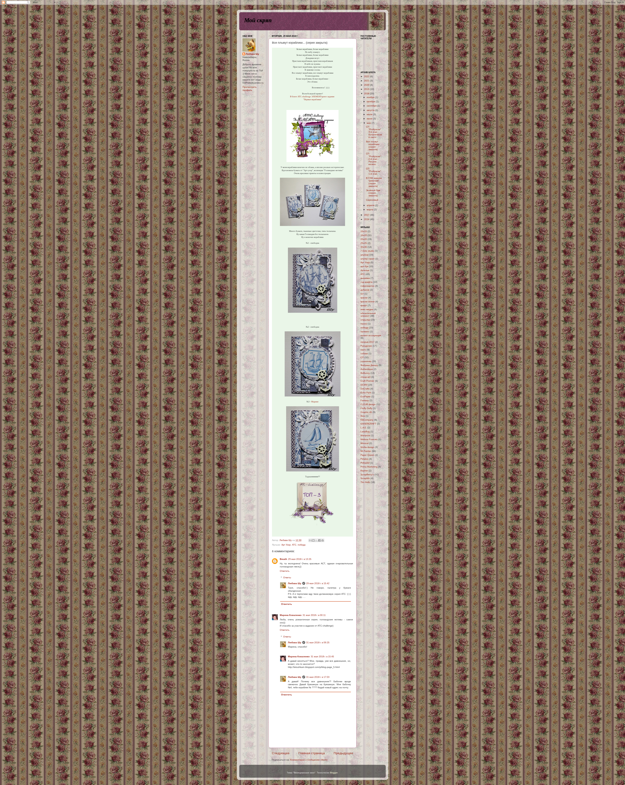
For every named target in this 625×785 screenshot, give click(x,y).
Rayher (364, 470)
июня (370, 118)
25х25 (364, 243)
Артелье (365, 270)
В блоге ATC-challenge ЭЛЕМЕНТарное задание (312, 96)
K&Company (367, 420)
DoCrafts (365, 389)
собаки (364, 353)
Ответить (284, 571)
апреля (371, 205)
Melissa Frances (369, 439)
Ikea (363, 416)
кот (362, 294)
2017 (367, 215)
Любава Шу (294, 583)
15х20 (364, 235)
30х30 (364, 247)
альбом (364, 255)
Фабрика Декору (369, 365)
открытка (365, 320)
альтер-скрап (368, 259)
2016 (367, 219)
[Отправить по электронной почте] (310, 540)
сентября (372, 106)
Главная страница (311, 753)
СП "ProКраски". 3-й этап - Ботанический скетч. (374, 132)
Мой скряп (258, 20)
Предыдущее (343, 753)
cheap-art (365, 377)
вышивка (365, 278)
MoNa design (367, 447)
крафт (364, 305)
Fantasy (365, 400)
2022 (367, 76)
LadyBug (365, 431)
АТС (294, 545)
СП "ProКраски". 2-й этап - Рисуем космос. (374, 159)
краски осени (368, 301)
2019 (367, 89)
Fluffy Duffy (366, 408)
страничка (366, 361)
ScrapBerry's (367, 474)
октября (371, 101)
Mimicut (364, 443)
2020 (367, 85)
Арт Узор (286, 545)
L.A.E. (364, 427)
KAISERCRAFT (368, 424)
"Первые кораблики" (312, 99)
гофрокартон (367, 286)
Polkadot (365, 463)
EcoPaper (366, 396)
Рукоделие (366, 346)
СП (362, 357)
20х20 (364, 239)
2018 (367, 93)
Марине (315, 401)
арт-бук (364, 266)
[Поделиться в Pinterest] (322, 540)
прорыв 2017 (367, 342)
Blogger (334, 772)
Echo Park (366, 392)
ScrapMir (365, 478)
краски (364, 297)
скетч (363, 350)
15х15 (364, 231)
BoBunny (365, 373)
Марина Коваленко (291, 615)
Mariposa (365, 435)
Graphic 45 (366, 412)
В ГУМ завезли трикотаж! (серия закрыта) (374, 182)
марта (370, 209)
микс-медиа (367, 309)
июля (370, 114)
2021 (367, 80)
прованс (365, 331)
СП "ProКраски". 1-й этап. (374, 171)
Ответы (287, 577)
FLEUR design (368, 404)
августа (371, 110)
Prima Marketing (369, 467)
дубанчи (365, 290)
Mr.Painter (366, 451)
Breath (283, 559)
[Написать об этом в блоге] (313, 540)
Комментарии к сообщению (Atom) (308, 760)
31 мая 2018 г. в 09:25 (317, 642)
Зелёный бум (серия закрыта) (373, 193)
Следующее (281, 753)
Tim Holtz (365, 482)
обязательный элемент (368, 314)
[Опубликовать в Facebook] (319, 540)
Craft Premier (367, 381)
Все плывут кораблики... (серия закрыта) (373, 145)
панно (364, 324)
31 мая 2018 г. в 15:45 (322, 656)
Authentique (367, 369)
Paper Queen (367, 455)
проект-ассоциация (371, 335)
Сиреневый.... (373, 200)
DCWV (364, 385)
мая (369, 123)
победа (302, 545)
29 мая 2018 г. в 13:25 (299, 559)
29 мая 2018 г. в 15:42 (317, 583)
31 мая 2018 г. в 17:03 (317, 677)
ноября (371, 97)
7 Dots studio (367, 251)
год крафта (366, 282)
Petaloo (364, 459)
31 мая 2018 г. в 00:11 (314, 615)
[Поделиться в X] (316, 540)
